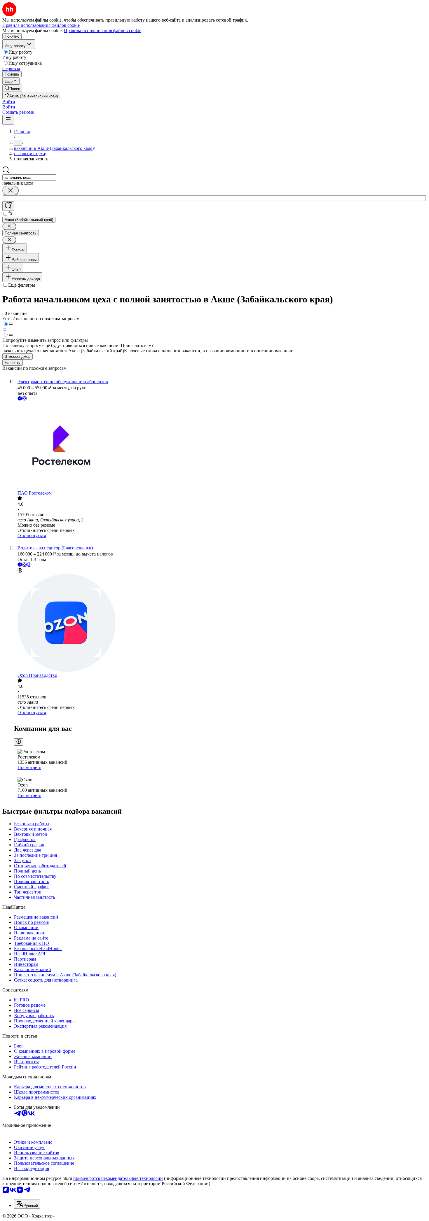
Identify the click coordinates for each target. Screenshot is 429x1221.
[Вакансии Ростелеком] (220, 446)
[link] (12, 88)
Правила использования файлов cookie (102, 30)
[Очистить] (10, 190)
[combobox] (29, 177)
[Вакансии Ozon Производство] (220, 623)
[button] (8, 101)
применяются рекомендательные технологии (118, 1178)
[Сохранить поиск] (8, 206)
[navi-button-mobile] (8, 120)
